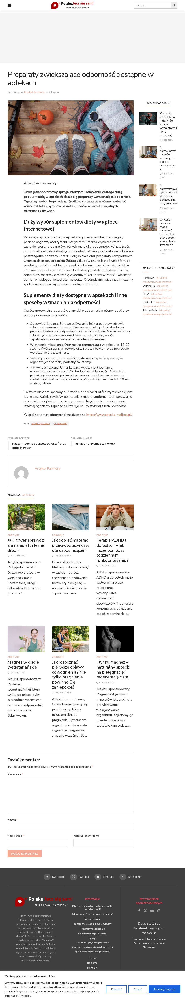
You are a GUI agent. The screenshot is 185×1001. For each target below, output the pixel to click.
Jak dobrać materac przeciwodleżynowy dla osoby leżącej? (70, 545)
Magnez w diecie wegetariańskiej (23, 664)
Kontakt (92, 967)
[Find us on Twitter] (145, 911)
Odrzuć (138, 989)
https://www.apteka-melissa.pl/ (109, 415)
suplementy (60, 423)
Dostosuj (116, 989)
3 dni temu (168, 140)
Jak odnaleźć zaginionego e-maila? (92, 913)
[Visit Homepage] (72, 5)
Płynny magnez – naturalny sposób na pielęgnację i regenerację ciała (113, 669)
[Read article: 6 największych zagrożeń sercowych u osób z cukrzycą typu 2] (148, 152)
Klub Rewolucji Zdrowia (92, 933)
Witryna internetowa (86, 835)
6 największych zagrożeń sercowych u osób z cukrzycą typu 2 (168, 158)
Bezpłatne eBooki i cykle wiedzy (92, 923)
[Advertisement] (92, 38)
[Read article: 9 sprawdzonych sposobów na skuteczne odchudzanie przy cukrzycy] (148, 190)
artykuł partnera (40, 423)
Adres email (16, 835)
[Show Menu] (9, 5)
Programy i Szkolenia (92, 928)
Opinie (92, 957)
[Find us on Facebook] (139, 911)
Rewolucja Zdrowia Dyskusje (149, 938)
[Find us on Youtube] (152, 911)
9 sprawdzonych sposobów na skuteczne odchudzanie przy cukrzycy (169, 194)
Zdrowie (54, 92)
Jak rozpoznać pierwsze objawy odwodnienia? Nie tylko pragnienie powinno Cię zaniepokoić (69, 674)
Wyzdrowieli (92, 918)
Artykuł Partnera (34, 92)
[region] (92, 986)
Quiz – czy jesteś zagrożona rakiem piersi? (92, 946)
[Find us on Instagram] (158, 911)
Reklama (92, 962)
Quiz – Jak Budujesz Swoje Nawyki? (92, 951)
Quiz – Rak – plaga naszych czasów (92, 942)
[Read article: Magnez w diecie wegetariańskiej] (26, 639)
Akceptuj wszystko (164, 989)
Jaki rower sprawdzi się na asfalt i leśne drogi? (26, 545)
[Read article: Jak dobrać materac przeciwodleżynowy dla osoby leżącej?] (70, 517)
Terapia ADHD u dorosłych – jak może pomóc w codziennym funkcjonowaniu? (112, 550)
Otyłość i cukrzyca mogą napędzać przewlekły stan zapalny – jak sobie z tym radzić (168, 232)
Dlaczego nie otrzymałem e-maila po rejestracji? (92, 907)
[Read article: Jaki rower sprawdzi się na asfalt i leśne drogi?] (26, 517)
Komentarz (15, 774)
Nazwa (13, 819)
